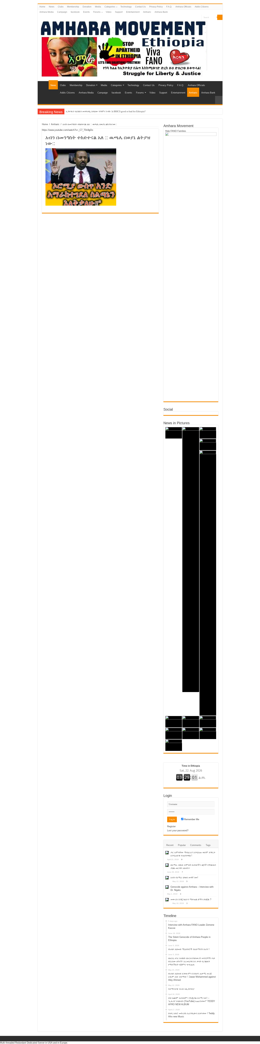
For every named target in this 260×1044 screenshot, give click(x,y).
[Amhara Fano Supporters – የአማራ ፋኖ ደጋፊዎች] (123, 48)
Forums (96, 12)
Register (171, 826)
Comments (195, 845)
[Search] (220, 17)
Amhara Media (46, 12)
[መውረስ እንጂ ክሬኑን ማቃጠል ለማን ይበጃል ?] (167, 899)
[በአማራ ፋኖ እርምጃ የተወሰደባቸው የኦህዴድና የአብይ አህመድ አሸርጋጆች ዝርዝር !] (208, 733)
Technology (126, 6)
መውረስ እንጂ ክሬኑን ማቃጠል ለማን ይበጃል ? (191, 899)
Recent (170, 845)
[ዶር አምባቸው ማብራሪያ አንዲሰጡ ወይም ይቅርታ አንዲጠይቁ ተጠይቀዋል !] (167, 852)
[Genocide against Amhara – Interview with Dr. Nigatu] (167, 887)
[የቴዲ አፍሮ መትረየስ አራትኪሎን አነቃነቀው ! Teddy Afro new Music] (208, 721)
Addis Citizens (202, 6)
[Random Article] (219, 100)
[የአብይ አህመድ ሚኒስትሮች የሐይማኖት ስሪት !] (208, 433)
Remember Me (191, 819)
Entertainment (133, 12)
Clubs (60, 6)
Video (108, 12)
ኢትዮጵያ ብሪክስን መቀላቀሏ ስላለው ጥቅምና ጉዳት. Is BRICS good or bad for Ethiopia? (106, 111)
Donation (87, 6)
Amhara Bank (161, 12)
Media (98, 6)
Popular (182, 845)
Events (86, 12)
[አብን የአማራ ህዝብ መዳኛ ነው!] (167, 878)
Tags (208, 845)
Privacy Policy (156, 6)
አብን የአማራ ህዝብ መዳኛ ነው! (184, 877)
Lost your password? (177, 830)
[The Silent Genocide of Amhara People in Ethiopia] (190, 559)
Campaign (62, 12)
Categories (110, 6)
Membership (73, 6)
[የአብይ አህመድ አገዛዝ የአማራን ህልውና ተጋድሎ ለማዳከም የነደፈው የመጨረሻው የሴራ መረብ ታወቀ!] (173, 745)
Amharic (147, 12)
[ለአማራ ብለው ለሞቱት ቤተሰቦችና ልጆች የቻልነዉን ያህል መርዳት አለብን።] (167, 865)
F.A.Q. (169, 6)
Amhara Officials (183, 6)
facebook (75, 12)
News (51, 6)
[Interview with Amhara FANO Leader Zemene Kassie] (173, 433)
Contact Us (140, 6)
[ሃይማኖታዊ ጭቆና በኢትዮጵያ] (173, 721)
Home (42, 6)
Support (119, 12)
